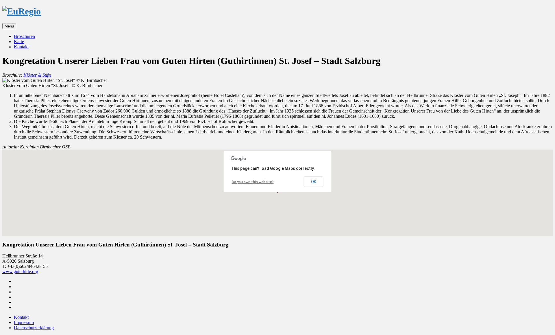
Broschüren (24, 36)
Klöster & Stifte (37, 75)
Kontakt (21, 46)
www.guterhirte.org (20, 271)
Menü (9, 26)
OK (313, 181)
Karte (19, 41)
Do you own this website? (253, 182)
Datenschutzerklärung (34, 327)
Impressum (24, 322)
